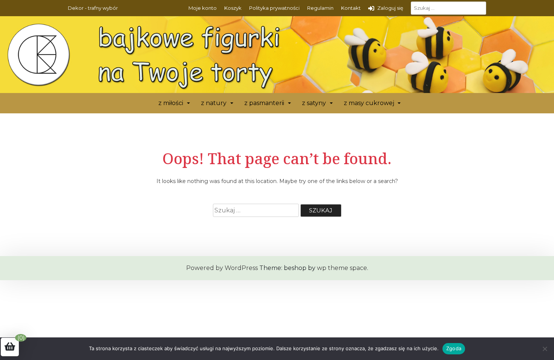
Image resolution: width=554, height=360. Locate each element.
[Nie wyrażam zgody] (544, 348)
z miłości (170, 103)
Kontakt (351, 8)
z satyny (314, 103)
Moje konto (202, 8)
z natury (213, 103)
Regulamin (320, 8)
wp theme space (342, 268)
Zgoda (453, 348)
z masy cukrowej (369, 103)
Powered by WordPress (222, 268)
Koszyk (233, 8)
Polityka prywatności (274, 8)
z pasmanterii (264, 103)
